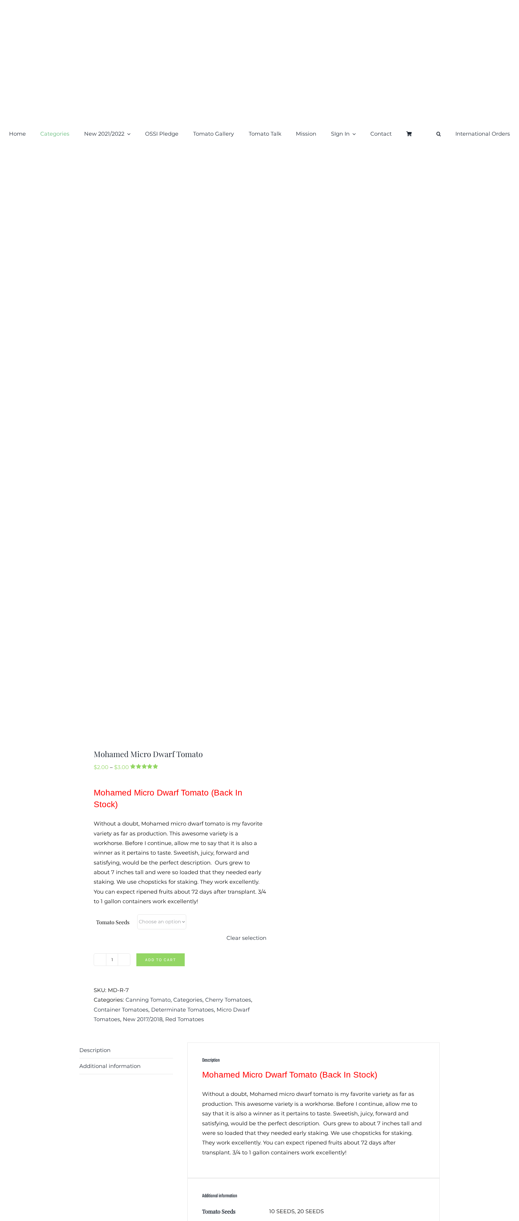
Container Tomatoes (121, 1009)
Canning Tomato (148, 1000)
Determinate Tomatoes (182, 1009)
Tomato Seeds (112, 922)
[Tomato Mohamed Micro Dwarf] (165, 451)
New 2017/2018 (142, 1019)
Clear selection (246, 938)
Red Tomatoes (184, 1019)
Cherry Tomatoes (228, 1000)
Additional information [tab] (110, 1066)
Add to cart (160, 959)
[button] (438, 134)
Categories (187, 1000)
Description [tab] (95, 1050)
